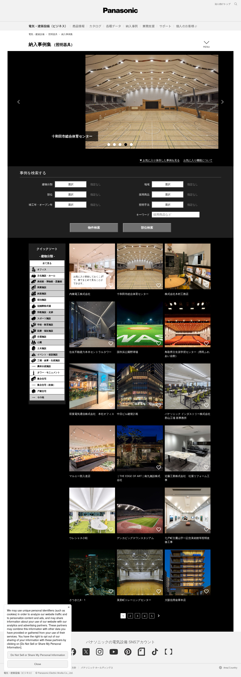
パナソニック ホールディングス (97, 667)
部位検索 (147, 227)
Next (222, 102)
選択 (70, 184)
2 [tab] (115, 145)
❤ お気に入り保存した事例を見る (160, 160)
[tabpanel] (120, 102)
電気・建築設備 (36, 34)
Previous (18, 102)
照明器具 (52, 34)
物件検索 (94, 227)
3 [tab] (120, 145)
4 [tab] (126, 145)
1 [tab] (109, 145)
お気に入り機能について (197, 160)
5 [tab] (132, 145)
